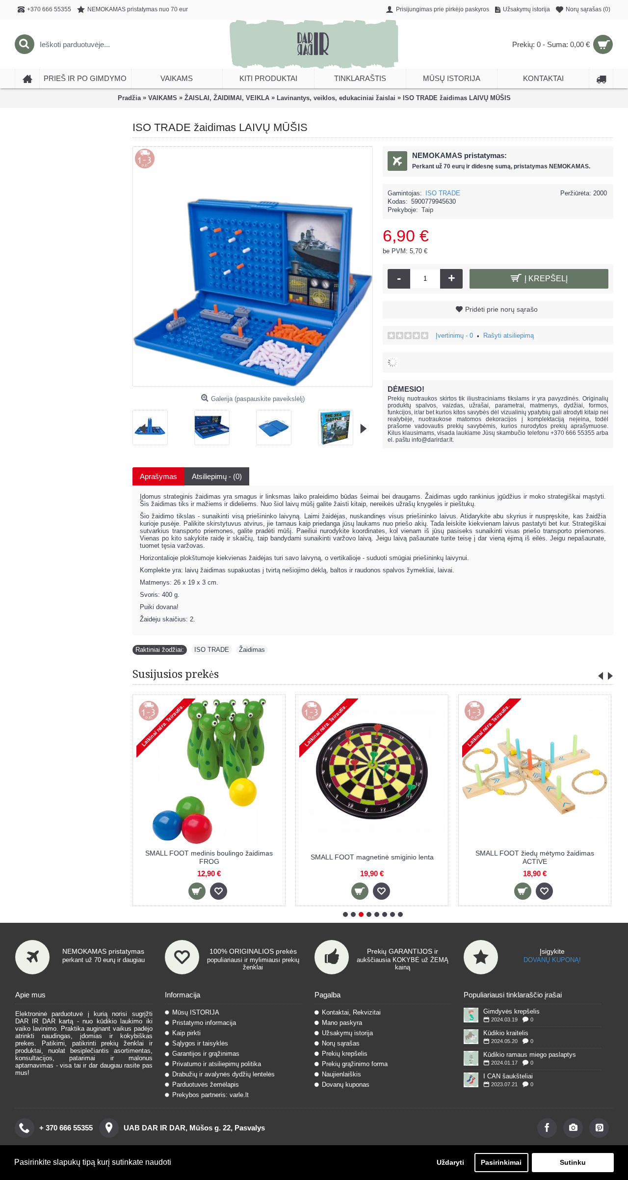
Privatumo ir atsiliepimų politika (216, 1064)
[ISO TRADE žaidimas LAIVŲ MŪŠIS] (153, 423)
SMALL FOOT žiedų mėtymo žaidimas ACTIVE (534, 857)
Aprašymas (158, 476)
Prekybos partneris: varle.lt (210, 1095)
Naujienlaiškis (341, 1074)
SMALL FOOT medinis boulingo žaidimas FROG (209, 857)
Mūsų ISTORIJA (195, 1012)
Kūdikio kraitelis (505, 1033)
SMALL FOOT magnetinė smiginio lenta (372, 857)
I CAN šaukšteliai (508, 1076)
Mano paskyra (342, 1022)
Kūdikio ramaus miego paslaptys (529, 1054)
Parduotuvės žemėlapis (205, 1084)
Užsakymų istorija (347, 1033)
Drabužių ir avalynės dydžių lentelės (223, 1074)
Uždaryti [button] (450, 1162)
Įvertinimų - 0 (454, 335)
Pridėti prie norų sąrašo (501, 309)
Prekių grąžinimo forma (355, 1064)
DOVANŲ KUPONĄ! (552, 960)
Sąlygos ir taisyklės (200, 1043)
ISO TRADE (442, 193)
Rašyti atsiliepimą (508, 335)
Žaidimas (252, 649)
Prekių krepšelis (344, 1053)
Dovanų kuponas (345, 1084)
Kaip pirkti (186, 1033)
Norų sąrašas (341, 1043)
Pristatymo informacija (204, 1022)
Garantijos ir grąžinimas (205, 1053)
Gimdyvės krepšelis (511, 1011)
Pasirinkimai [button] (501, 1162)
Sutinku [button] (573, 1162)
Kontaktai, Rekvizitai (351, 1012)
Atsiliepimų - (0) (217, 476)
